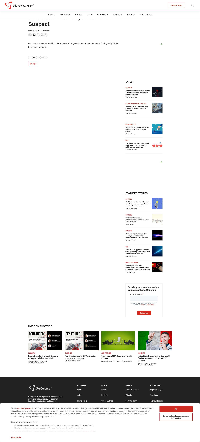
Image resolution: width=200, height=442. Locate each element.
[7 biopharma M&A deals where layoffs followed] (118, 340)
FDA (126, 140)
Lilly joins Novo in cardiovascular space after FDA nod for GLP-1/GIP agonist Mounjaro (137, 145)
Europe (33, 64)
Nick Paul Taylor (130, 272)
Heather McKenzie (131, 97)
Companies (102, 15)
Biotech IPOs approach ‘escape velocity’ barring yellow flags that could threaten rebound (137, 252)
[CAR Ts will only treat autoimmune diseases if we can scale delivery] (157, 219)
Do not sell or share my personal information (176, 417)
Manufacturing (131, 263)
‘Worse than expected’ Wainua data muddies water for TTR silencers (136, 108)
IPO (126, 247)
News (50, 15)
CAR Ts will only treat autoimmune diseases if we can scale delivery (137, 220)
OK (176, 409)
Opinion (128, 199)
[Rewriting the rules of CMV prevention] (82, 340)
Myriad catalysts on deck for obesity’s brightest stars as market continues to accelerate (136, 236)
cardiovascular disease (136, 104)
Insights (31, 353)
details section (89, 431)
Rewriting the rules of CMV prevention (80, 356)
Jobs (90, 15)
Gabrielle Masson (131, 113)
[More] (54, 15)
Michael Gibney (130, 134)
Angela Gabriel (127, 361)
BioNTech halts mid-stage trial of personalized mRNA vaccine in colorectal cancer (137, 93)
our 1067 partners (25, 408)
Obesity (128, 231)
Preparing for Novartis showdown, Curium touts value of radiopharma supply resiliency (137, 268)
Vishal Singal (129, 224)
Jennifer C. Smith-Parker (36, 363)
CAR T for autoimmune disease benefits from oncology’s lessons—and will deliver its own (137, 204)
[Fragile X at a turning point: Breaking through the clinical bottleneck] (45, 340)
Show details (16, 437)
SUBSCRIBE (176, 5)
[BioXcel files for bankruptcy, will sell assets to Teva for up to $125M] (157, 129)
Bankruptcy (130, 124)
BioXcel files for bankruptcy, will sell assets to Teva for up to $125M (137, 129)
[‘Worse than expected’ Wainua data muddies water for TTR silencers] (157, 108)
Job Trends (106, 353)
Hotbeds (117, 15)
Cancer (128, 88)
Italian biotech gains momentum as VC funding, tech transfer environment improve (154, 358)
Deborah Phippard (131, 208)
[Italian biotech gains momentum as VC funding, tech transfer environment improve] (155, 340)
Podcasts (65, 15)
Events (79, 15)
